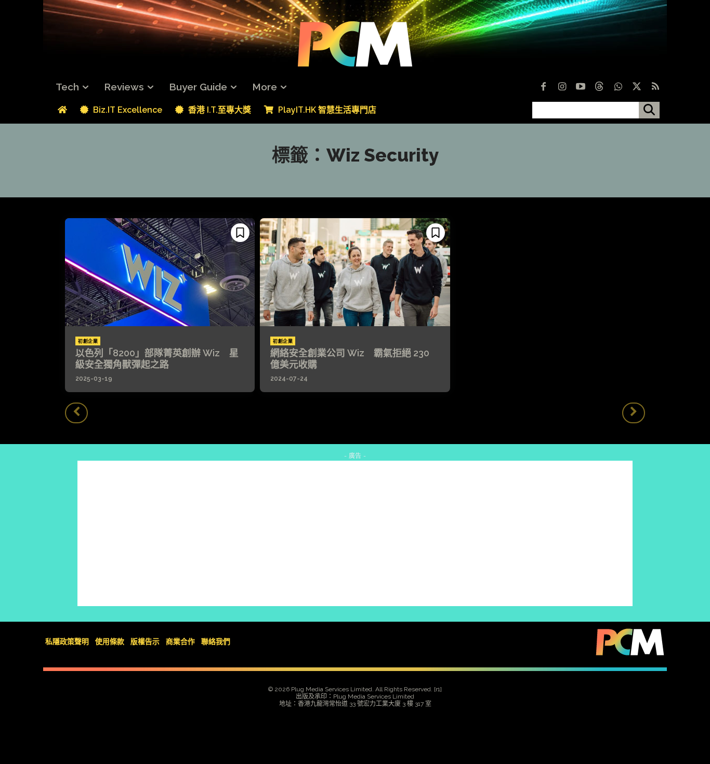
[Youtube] (580, 87)
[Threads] (599, 87)
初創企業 (88, 341)
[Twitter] (636, 87)
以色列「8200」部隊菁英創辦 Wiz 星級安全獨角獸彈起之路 (157, 358)
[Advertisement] (355, 533)
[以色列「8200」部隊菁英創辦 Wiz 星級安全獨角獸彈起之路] (160, 272)
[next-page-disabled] (633, 413)
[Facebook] (543, 87)
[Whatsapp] (618, 87)
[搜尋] (649, 110)
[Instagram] (562, 87)
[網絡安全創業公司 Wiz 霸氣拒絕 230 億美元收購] (355, 272)
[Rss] (655, 87)
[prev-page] (76, 413)
